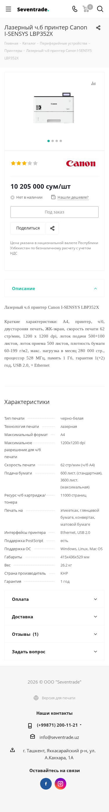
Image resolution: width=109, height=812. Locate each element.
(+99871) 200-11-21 (57, 725)
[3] (24, 163)
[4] (30, 163)
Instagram (60, 784)
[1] (13, 163)
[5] (35, 163)
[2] (19, 163)
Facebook (46, 784)
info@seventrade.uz (59, 737)
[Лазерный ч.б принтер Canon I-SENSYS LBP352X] (54, 109)
